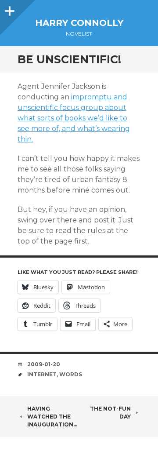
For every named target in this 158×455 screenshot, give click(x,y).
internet (42, 374)
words (70, 374)
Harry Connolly (79, 23)
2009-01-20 (43, 364)
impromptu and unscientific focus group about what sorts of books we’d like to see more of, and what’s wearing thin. (74, 118)
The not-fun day (110, 412)
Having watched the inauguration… (52, 416)
